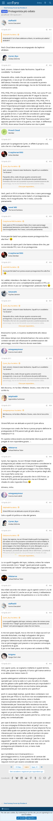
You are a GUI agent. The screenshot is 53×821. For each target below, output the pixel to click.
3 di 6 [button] (26, 767)
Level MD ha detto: (10, 267)
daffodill (6, 15)
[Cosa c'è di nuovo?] (45, 2)
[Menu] (3, 2)
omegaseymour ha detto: (12, 410)
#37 (50, 301)
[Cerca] (50, 2)
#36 (50, 262)
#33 (50, 139)
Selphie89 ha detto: (10, 507)
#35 (50, 216)
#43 (50, 585)
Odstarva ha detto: (10, 535)
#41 (50, 502)
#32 (50, 65)
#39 (50, 405)
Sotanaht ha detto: (10, 34)
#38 (50, 358)
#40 (50, 457)
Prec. (19, 767)
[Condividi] (46, 29)
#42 (50, 531)
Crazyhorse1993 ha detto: (12, 221)
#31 (50, 30)
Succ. (34, 767)
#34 (50, 161)
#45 (50, 664)
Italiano (6, 809)
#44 (50, 613)
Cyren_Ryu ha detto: (10, 166)
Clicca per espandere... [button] (27, 186)
